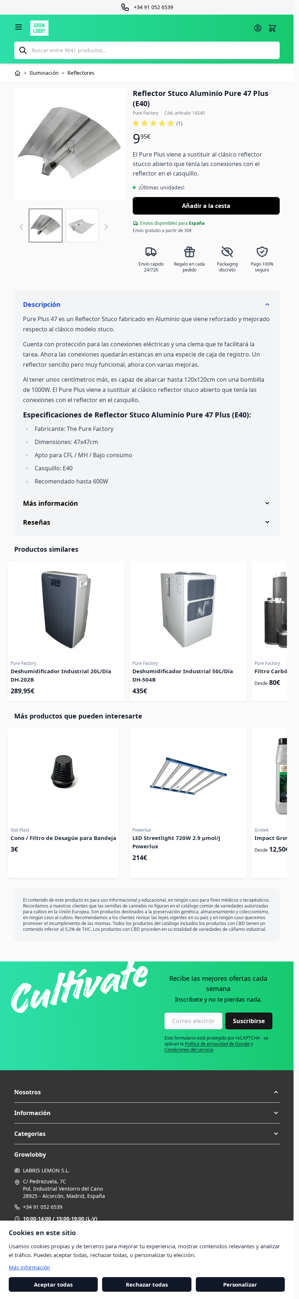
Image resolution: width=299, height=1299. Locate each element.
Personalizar (240, 1284)
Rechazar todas (147, 1284)
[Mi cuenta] (257, 28)
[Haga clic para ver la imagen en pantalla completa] (70, 144)
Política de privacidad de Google (217, 1044)
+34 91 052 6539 (42, 1206)
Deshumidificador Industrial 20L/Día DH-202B (61, 675)
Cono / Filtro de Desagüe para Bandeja (63, 837)
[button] (157, 123)
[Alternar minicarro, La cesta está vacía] (272, 28)
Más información (29, 1267)
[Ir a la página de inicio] (139, 28)
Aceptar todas (53, 1284)
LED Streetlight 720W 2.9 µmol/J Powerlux (176, 842)
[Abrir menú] (18, 27)
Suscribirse (249, 1021)
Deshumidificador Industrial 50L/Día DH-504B (182, 675)
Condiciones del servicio (188, 1049)
